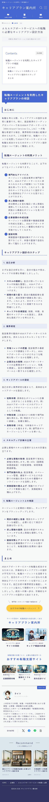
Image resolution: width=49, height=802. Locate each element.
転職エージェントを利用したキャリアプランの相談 (24, 62)
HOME (4, 783)
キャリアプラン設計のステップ (22, 74)
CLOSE (39, 53)
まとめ (11, 78)
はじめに (12, 67)
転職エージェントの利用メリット (23, 71)
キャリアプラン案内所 (19, 8)
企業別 (16, 23)
